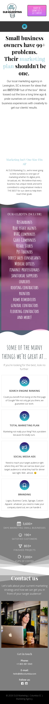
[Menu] (24, 26)
